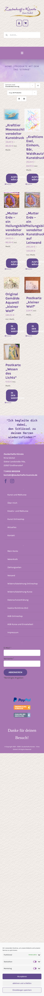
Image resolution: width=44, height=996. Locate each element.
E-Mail (7, 647)
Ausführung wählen (14, 178)
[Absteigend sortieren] (38, 85)
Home (8, 66)
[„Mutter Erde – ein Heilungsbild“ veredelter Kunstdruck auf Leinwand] (32, 200)
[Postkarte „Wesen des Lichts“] (12, 352)
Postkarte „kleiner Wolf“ (33, 302)
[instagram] (12, 481)
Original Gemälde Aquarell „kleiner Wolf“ (13, 302)
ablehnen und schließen (22, 983)
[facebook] (6, 481)
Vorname (9, 658)
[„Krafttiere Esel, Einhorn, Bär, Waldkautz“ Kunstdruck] (32, 120)
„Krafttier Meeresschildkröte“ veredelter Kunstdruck (21, 131)
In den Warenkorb (14, 329)
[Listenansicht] (24, 98)
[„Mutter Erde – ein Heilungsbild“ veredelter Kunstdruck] (12, 200)
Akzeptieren (22, 976)
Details (8, 184)
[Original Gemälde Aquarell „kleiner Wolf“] (12, 283)
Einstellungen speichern (22, 990)
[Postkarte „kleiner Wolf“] (32, 285)
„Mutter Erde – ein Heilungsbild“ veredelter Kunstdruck (17, 223)
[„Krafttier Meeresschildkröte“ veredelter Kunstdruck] (12, 114)
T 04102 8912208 (12, 471)
